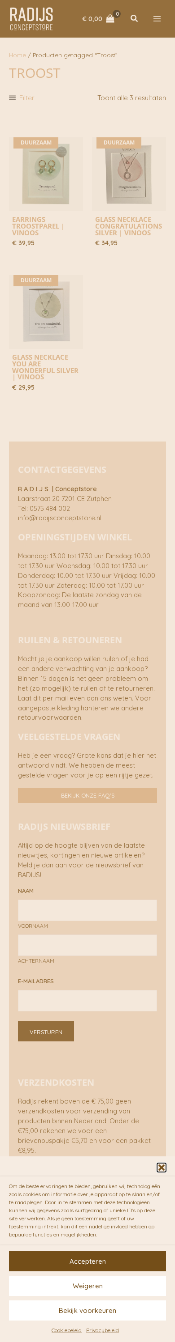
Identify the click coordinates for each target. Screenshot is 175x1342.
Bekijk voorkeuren (87, 1310)
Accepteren (88, 1261)
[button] (161, 1167)
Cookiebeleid (67, 1330)
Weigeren (88, 1286)
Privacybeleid (102, 1330)
